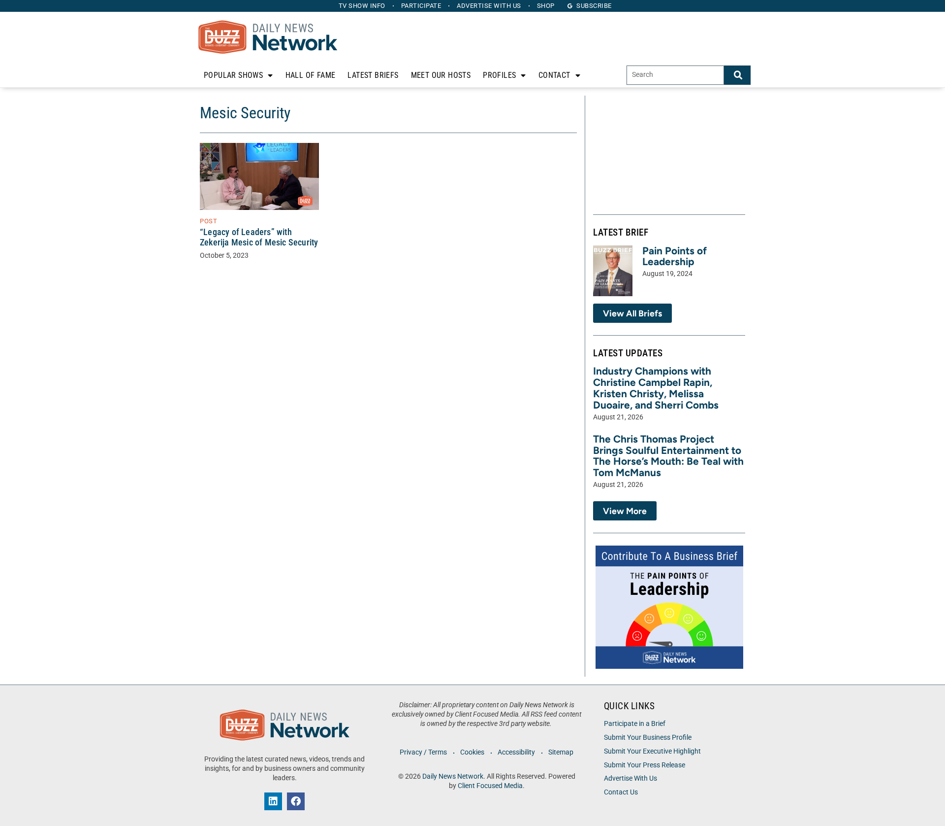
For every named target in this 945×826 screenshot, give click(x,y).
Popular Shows (233, 75)
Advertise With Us (630, 778)
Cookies (472, 752)
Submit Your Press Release (644, 765)
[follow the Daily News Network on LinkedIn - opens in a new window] (273, 801)
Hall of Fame (310, 75)
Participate (421, 5)
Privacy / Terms (423, 752)
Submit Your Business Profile (648, 737)
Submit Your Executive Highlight (652, 751)
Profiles (499, 75)
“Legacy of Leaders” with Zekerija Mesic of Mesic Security (259, 237)
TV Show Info (362, 5)
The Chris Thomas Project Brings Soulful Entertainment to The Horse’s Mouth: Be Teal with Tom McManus (668, 456)
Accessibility (516, 752)
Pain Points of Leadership (674, 256)
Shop (546, 5)
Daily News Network (452, 776)
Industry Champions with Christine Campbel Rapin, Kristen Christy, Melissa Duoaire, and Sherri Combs (656, 388)
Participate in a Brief (634, 724)
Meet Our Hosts (441, 75)
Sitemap (560, 752)
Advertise (489, 5)
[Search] (737, 75)
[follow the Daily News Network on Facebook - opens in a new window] (296, 801)
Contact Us (621, 792)
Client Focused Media (490, 786)
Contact (554, 75)
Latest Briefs (372, 75)
